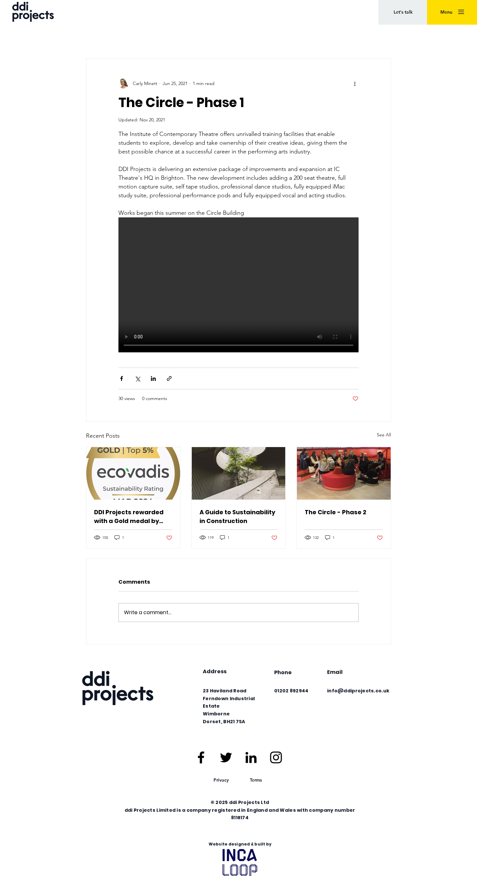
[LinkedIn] (251, 757)
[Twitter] (226, 757)
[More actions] (355, 83)
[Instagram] (276, 757)
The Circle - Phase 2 (335, 512)
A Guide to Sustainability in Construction (237, 516)
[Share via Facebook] (121, 378)
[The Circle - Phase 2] (344, 473)
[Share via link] (169, 378)
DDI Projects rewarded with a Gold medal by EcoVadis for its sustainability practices (131, 516)
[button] (403, 12)
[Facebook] (201, 757)
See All (384, 435)
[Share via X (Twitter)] (137, 378)
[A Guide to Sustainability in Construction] (239, 473)
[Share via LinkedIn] (153, 378)
